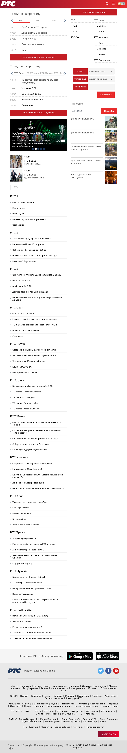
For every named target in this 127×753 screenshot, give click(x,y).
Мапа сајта (109, 734)
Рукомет (69, 696)
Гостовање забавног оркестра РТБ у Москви (34, 544)
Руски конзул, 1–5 (21, 280)
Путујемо (82, 703)
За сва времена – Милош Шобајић (29, 577)
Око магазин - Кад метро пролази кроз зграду (35, 438)
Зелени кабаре (19, 519)
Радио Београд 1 (28, 719)
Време (44, 688)
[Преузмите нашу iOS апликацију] (107, 656)
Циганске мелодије (21, 513)
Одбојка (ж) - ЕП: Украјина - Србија (29, 250)
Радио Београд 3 (70, 719)
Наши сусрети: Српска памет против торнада (34, 255)
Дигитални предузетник (59, 706)
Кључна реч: (80, 87)
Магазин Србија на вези (24, 261)
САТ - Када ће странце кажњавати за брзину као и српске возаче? (36, 431)
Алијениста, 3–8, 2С (22, 286)
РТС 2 (14, 232)
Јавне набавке (62, 726)
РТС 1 (14, 196)
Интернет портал (95, 726)
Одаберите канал (97, 71)
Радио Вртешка (71, 721)
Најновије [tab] (77, 103)
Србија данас (60, 686)
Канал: (80, 71)
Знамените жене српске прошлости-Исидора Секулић (34, 556)
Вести (14, 686)
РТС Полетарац (20, 610)
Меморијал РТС (74, 698)
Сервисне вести (59, 688)
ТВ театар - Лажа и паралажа (26, 391)
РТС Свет (16, 307)
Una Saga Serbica (20, 507)
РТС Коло (17, 496)
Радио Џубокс (52, 721)
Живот (25, 703)
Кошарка (36, 696)
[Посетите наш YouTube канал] (116, 671)
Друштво (87, 686)
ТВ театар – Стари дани (23, 397)
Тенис (47, 696)
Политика (25, 686)
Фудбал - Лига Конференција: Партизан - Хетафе (37, 135)
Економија (100, 686)
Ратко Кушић (18, 213)
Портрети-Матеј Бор (22, 563)
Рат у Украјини (30, 688)
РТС (25, 726)
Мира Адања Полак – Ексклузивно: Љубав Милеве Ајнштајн (37, 298)
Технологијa (68, 703)
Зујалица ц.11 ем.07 (22, 621)
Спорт (14, 696)
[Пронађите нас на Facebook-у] (108, 671)
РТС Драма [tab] (19, 73)
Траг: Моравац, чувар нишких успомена (31, 238)
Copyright (27, 745)
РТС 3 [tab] (55, 20)
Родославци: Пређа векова (25, 330)
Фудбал (24, 696)
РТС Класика (19, 457)
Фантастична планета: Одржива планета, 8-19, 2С (36, 275)
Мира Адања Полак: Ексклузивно (28, 244)
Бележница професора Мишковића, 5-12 (32, 386)
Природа (39, 706)
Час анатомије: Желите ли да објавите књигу (34, 355)
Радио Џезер (90, 721)
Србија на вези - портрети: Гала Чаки (30, 444)
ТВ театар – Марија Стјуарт (25, 408)
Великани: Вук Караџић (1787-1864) (30, 615)
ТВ (12, 711)
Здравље (113, 703)
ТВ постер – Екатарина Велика (27, 582)
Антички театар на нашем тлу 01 (28, 549)
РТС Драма (17, 380)
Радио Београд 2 (49, 719)
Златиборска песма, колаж (25, 524)
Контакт (33, 726)
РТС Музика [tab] (46, 73)
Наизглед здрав (109, 706)
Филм (27, 156)
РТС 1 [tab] (22, 20)
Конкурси (78, 726)
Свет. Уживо (18, 225)
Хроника (74, 686)
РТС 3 (14, 269)
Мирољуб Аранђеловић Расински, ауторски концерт (38, 488)
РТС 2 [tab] (38, 20)
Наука (27, 706)
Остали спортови (54, 698)
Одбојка (57, 696)
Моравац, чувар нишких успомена (29, 219)
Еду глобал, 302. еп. (22, 367)
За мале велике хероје (86, 706)
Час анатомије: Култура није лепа (28, 361)
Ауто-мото (110, 696)
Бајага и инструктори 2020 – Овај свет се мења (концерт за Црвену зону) (35, 600)
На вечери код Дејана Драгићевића (29, 449)
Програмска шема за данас (38, 57)
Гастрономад (18, 208)
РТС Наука (17, 344)
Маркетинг (46, 726)
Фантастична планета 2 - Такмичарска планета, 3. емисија (36, 423)
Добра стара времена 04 (24, 538)
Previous (11, 21)
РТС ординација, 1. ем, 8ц (24, 372)
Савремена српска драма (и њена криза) (32, 463)
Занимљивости (40, 703)
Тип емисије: (80, 79)
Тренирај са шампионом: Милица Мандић (32, 638)
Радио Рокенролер (32, 721)
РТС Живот (17, 416)
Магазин (14, 703)
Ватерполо (83, 696)
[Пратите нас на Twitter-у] (101, 671)
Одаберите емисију (98, 79)
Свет (47, 686)
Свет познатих (97, 703)
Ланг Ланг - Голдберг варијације (28, 482)
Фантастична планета (23, 202)
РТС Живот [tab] (59, 73)
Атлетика (97, 696)
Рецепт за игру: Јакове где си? (27, 627)
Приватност (14, 745)
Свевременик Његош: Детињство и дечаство (34, 350)
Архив (103, 721)
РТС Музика (18, 571)
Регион (37, 686)
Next (65, 21)
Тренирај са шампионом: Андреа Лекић (31, 632)
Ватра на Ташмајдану (22, 594)
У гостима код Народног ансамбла (29, 502)
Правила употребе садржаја (49, 745)
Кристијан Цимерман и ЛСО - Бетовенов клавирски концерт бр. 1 (37, 476)
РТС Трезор (18, 532)
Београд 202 (89, 719)
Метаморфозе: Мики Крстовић (27, 469)
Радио (13, 719)
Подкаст (93, 688)
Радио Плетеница (109, 719)
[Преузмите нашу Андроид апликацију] (80, 656)
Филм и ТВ (15, 706)
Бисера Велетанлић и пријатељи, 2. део (31, 588)
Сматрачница (78, 688)
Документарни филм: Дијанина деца (30, 292)
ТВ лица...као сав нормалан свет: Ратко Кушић (34, 324)
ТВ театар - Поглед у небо (25, 403)
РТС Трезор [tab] (33, 73)
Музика (55, 703)
